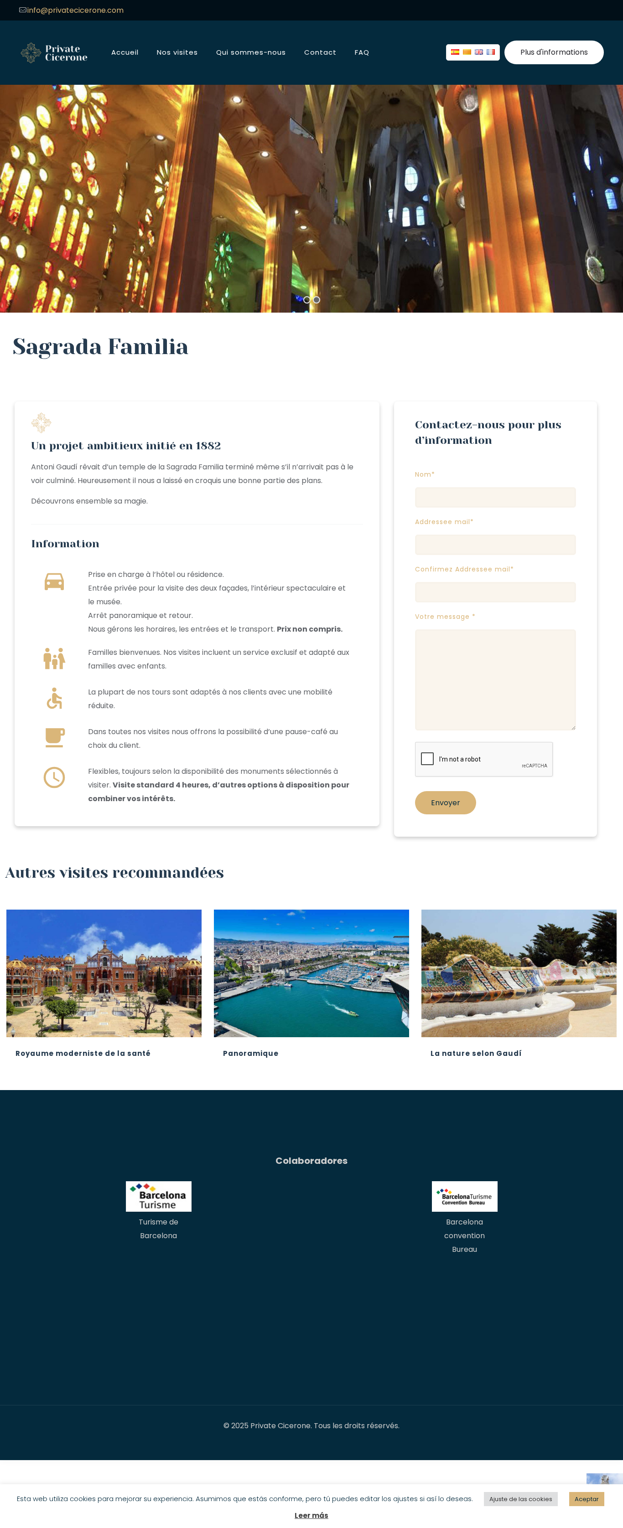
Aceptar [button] (587, 1499)
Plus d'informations (554, 52)
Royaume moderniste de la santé (83, 1053)
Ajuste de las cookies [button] (520, 1499)
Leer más (311, 1515)
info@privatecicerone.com (75, 10)
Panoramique (251, 1053)
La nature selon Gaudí (476, 1053)
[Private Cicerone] (53, 52)
